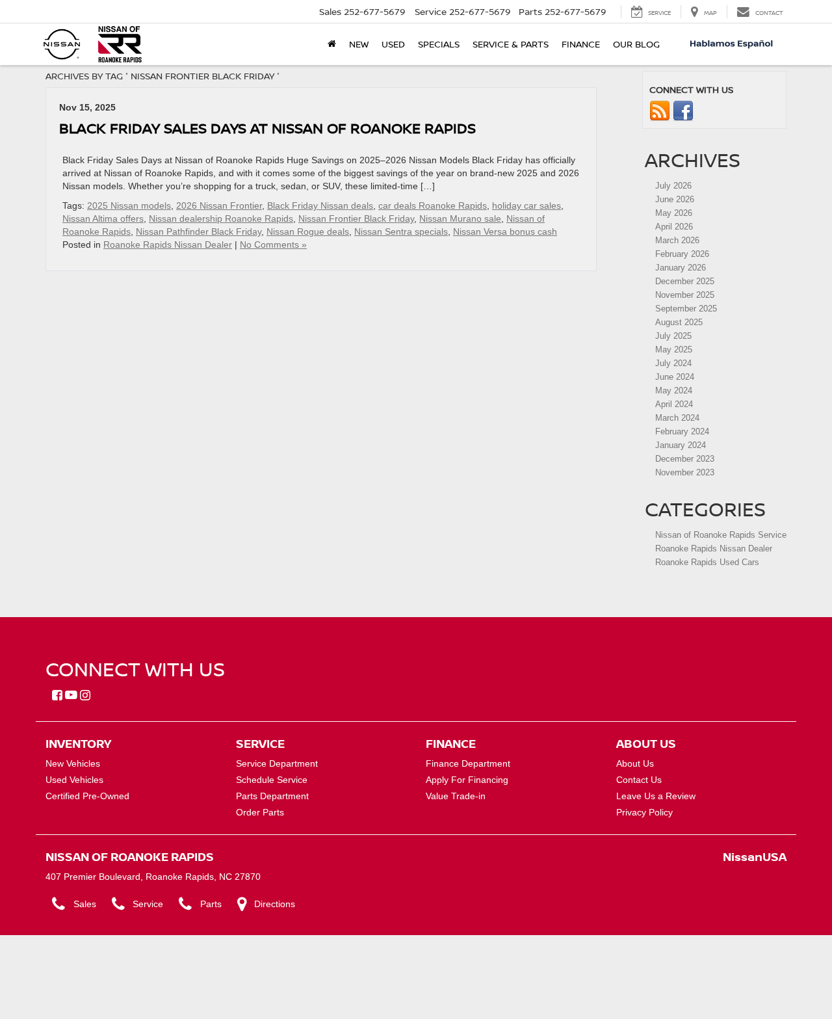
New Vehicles (73, 763)
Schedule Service (271, 779)
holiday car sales (526, 205)
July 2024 (673, 363)
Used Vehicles (74, 779)
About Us (635, 763)
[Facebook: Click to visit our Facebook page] (57, 696)
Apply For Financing (467, 779)
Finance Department (468, 763)
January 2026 (680, 267)
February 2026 (682, 254)
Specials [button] (439, 44)
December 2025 (684, 281)
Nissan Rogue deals (307, 231)
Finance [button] (581, 44)
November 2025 (684, 295)
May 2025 (673, 349)
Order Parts (260, 812)
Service (148, 904)
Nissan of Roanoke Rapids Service (720, 535)
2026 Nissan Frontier (219, 205)
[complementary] (793, 980)
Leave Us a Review (656, 796)
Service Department (277, 763)
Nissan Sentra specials (401, 231)
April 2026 (674, 227)
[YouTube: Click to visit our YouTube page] (71, 696)
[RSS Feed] (659, 111)
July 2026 (673, 186)
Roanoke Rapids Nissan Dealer (167, 244)
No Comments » (273, 244)
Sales (84, 904)
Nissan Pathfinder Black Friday (198, 231)
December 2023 (684, 459)
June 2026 (674, 199)
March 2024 (677, 418)
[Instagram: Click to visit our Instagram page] (85, 696)
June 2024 (674, 377)
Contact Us (639, 779)
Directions (274, 904)
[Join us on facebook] (683, 111)
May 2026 (673, 213)
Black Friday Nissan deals (320, 205)
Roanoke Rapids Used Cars (707, 562)
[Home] (332, 44)
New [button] (359, 44)
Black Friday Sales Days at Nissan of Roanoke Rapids (267, 127)
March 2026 (677, 240)
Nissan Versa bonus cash (505, 231)
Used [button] (393, 44)
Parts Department (272, 796)
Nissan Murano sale (460, 218)
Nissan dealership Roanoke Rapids (221, 218)
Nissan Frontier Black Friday (356, 218)
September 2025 (686, 308)
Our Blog (636, 44)
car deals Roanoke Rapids (432, 205)
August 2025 (679, 322)
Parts (211, 904)
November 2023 (684, 472)
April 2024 (674, 404)
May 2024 (673, 390)
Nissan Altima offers (103, 218)
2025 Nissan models (129, 205)
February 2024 (682, 431)
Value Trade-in (456, 796)
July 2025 (673, 336)
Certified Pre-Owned (87, 796)
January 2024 (680, 445)
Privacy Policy (644, 812)
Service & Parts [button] (511, 44)
